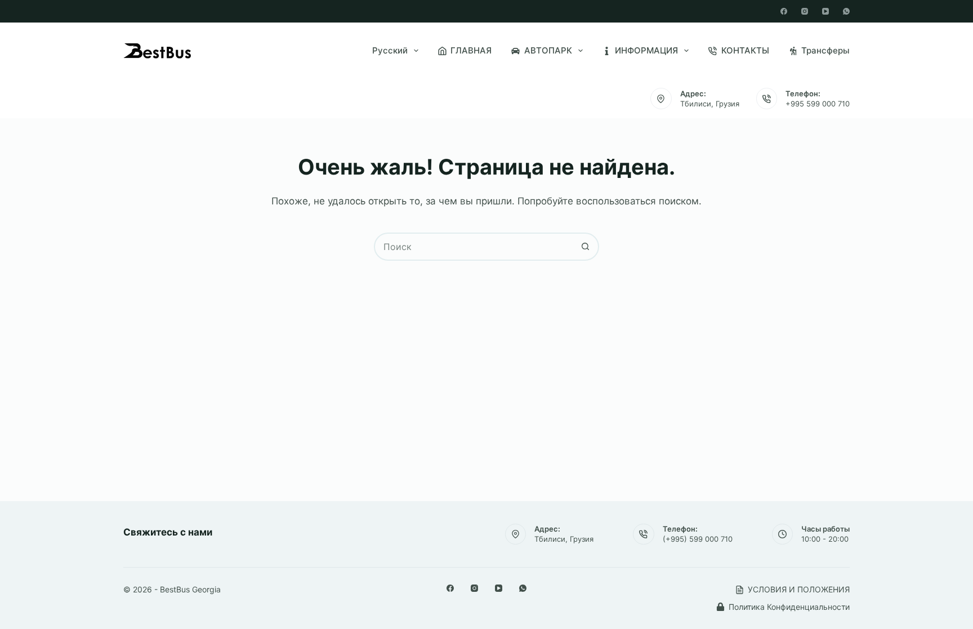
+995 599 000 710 (817, 103)
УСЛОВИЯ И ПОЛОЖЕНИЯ (799, 589)
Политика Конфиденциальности (789, 607)
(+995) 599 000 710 (698, 538)
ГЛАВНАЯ (471, 50)
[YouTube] (825, 11)
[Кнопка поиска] (585, 247)
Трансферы (825, 50)
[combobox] (473, 247)
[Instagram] (804, 11)
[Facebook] (783, 11)
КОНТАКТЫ (745, 50)
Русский (390, 50)
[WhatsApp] (846, 11)
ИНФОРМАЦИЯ (646, 50)
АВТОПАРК (548, 50)
